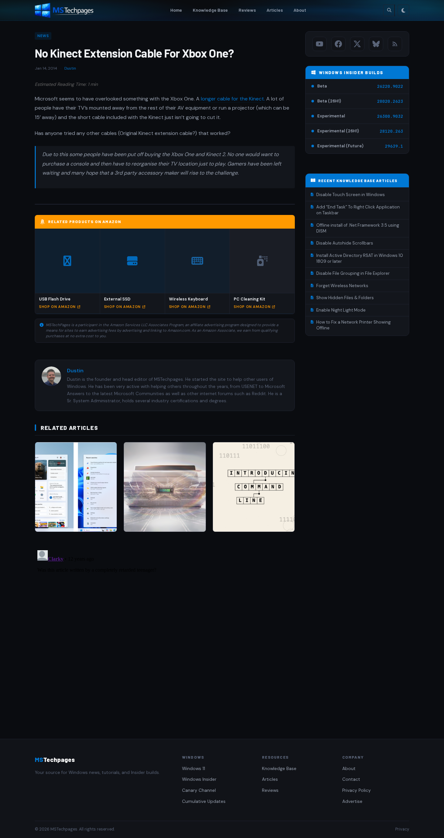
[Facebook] (338, 44)
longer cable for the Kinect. (233, 98)
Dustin (70, 68)
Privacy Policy (356, 790)
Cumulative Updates (204, 801)
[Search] (389, 10)
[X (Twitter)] (357, 44)
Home (176, 10)
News (43, 35)
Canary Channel (199, 790)
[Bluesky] (376, 44)
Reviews (247, 10)
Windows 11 (193, 768)
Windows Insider (199, 779)
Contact (351, 779)
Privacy (402, 829)
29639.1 (394, 146)
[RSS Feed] (395, 44)
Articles (275, 10)
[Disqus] (165, 629)
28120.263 (391, 131)
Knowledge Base (210, 10)
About (300, 10)
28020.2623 (390, 101)
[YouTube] (319, 44)
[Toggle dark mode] (403, 10)
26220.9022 (390, 86)
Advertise (352, 801)
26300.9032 (390, 116)
